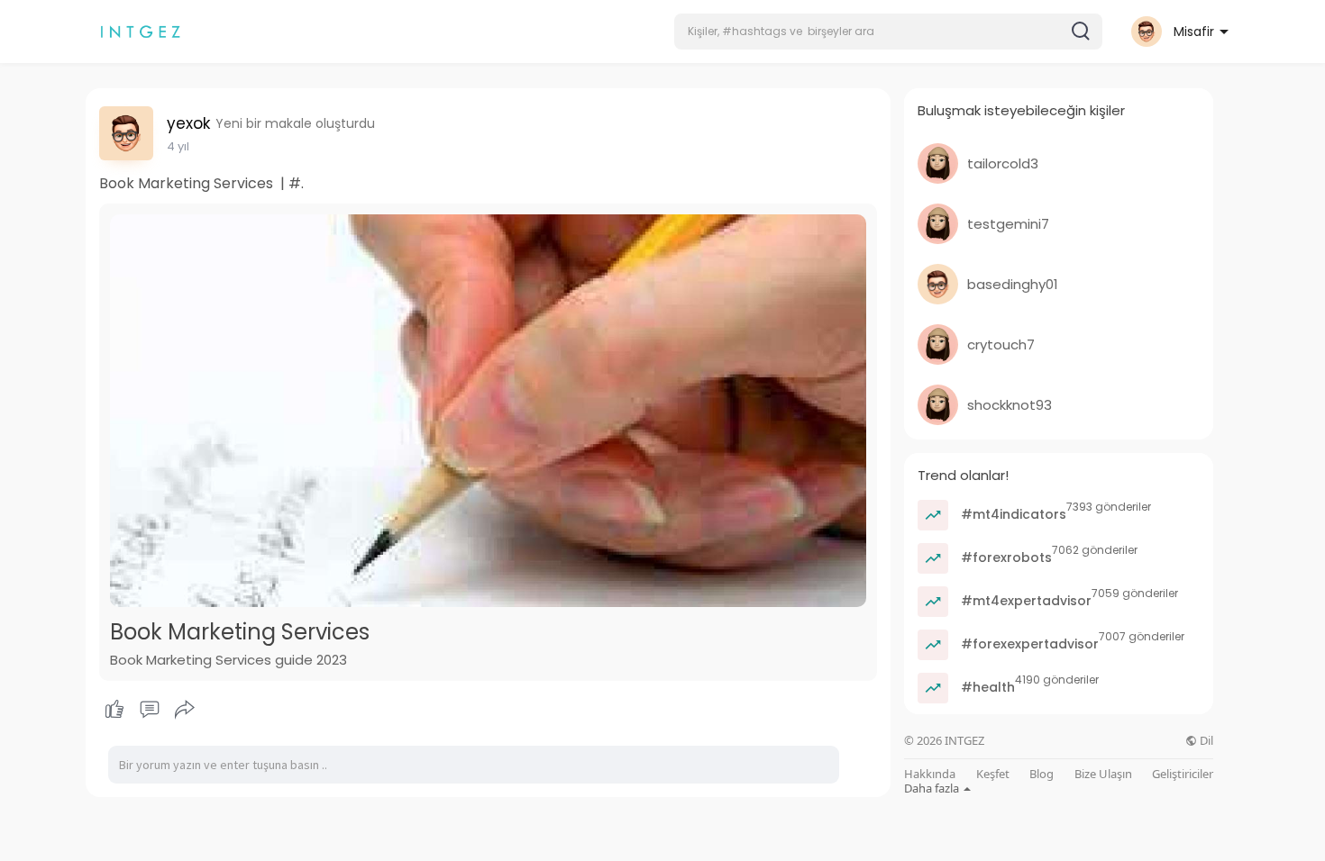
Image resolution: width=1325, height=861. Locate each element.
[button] (888, 32)
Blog (1041, 774)
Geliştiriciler (1182, 774)
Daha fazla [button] (933, 788)
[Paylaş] (184, 709)
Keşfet (993, 774)
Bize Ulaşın (1103, 774)
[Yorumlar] (149, 709)
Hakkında (929, 774)
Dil (1205, 741)
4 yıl (178, 146)
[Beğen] (149, 709)
